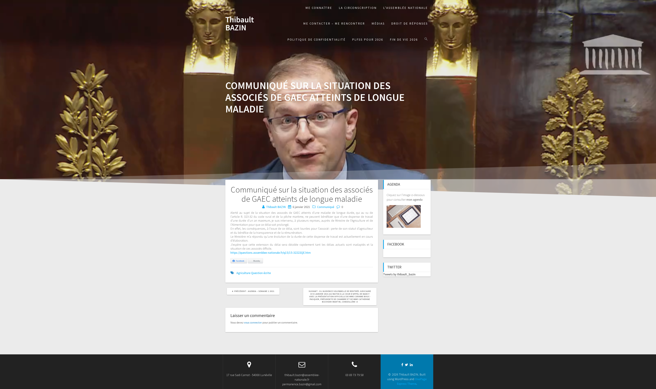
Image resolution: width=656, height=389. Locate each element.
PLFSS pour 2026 (367, 39)
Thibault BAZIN (239, 24)
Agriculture (243, 273)
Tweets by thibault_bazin (399, 274)
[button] (426, 39)
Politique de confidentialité (316, 39)
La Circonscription (358, 8)
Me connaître (318, 8)
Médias (378, 23)
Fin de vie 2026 (404, 39)
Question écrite (261, 273)
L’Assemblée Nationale (405, 8)
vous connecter (253, 322)
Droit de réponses (409, 23)
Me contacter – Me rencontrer (334, 23)
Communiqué (325, 207)
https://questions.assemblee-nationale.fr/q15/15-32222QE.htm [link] (270, 253)
